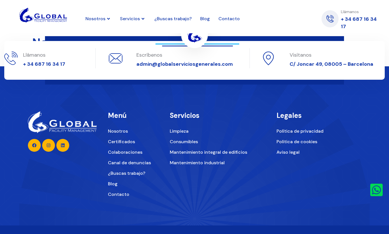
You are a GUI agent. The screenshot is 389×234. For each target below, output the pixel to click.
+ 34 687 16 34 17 (44, 64)
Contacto (229, 19)
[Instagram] (286, 19)
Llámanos (34, 55)
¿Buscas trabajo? (173, 19)
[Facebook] (299, 19)
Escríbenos (149, 55)
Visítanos (301, 55)
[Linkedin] (272, 19)
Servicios (130, 19)
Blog (205, 19)
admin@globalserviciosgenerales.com (184, 64)
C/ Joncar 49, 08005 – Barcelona (331, 64)
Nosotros (95, 19)
